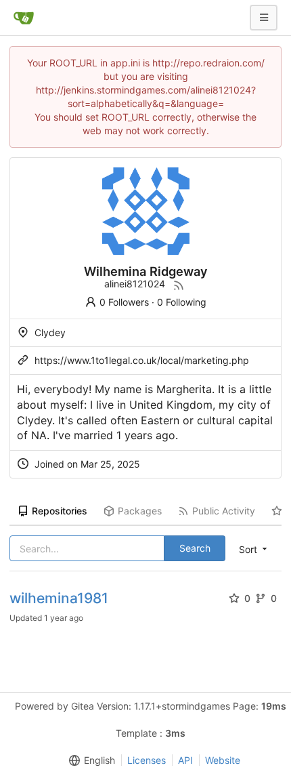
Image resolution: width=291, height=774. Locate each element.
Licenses (146, 760)
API (185, 760)
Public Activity (223, 510)
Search (194, 548)
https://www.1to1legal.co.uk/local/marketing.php (142, 360)
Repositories (59, 510)
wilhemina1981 (58, 598)
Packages (140, 510)
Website (222, 760)
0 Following (181, 302)
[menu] (89, 760)
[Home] (24, 17)
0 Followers (124, 302)
